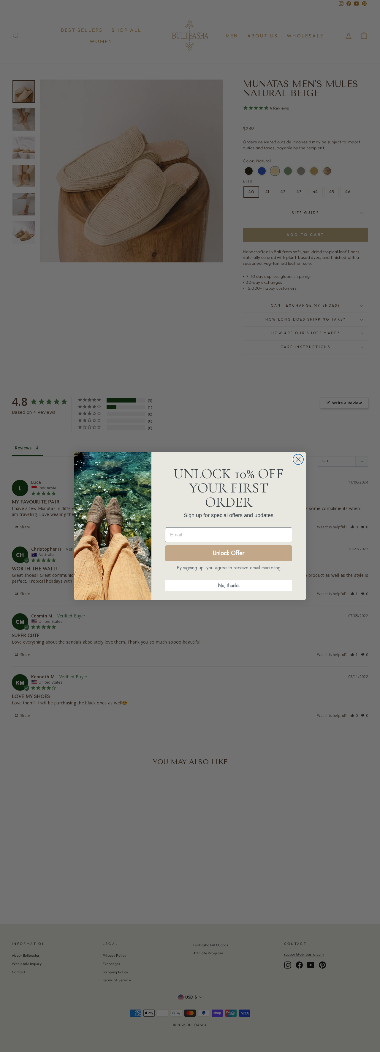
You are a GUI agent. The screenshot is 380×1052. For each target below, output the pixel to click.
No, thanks (229, 585)
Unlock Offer (228, 553)
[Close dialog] (298, 459)
